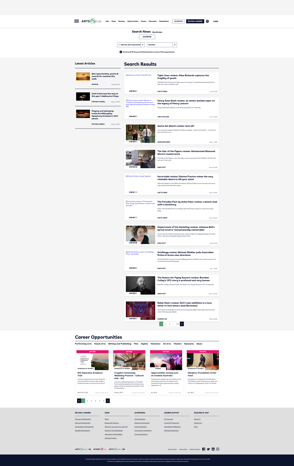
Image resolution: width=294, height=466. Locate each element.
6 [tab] (103, 401)
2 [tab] (87, 401)
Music (199, 343)
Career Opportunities (98, 337)
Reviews (121, 21)
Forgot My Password (171, 423)
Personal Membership (82, 423)
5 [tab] (99, 401)
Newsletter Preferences (172, 427)
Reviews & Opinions (112, 423)
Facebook (203, 449)
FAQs (196, 427)
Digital (144, 343)
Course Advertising (141, 434)
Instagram (217, 449)
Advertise (147, 37)
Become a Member (195, 21)
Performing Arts (83, 343)
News (114, 21)
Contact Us (198, 423)
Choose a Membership (83, 419)
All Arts (167, 343)
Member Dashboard (171, 430)
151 (177, 324)
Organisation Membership (84, 427)
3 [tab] (91, 401)
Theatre (178, 343)
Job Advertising (139, 419)
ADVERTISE (178, 21)
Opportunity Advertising (143, 430)
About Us (197, 419)
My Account (168, 419)
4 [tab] (95, 401)
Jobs (107, 21)
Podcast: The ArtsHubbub (114, 430)
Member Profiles (110, 438)
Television (155, 343)
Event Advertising (140, 427)
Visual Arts (100, 343)
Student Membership (82, 430)
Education (153, 21)
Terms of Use (183, 449)
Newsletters (164, 21)
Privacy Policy (172, 449)
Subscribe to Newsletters (113, 434)
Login (215, 21)
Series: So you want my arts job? (116, 427)
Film (136, 343)
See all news (157, 32)
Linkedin (213, 449)
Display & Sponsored (141, 423)
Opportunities (133, 21)
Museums (189, 343)
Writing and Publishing (119, 343)
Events (143, 21)
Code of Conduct (194, 449)
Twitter (208, 449)
